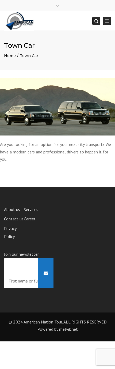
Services (31, 209)
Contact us (14, 218)
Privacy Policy (10, 232)
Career (29, 218)
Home (10, 55)
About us (12, 209)
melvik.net (68, 329)
